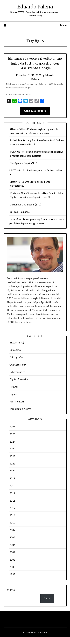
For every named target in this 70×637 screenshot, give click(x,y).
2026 (12, 426)
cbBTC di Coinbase (19, 211)
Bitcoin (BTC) (16, 342)
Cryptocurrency (18, 364)
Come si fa (15, 349)
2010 (12, 522)
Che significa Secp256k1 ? (23, 163)
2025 (12, 434)
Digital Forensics (18, 379)
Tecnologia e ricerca (20, 408)
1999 (12, 574)
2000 (12, 566)
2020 (12, 471)
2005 (12, 537)
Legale (13, 394)
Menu (63, 25)
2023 (12, 448)
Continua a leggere (35, 110)
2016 (12, 500)
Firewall (13, 386)
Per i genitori (16, 401)
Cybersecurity (17, 371)
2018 (12, 485)
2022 (12, 456)
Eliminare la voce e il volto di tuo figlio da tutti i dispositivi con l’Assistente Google (35, 63)
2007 (12, 530)
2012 (12, 507)
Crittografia (16, 357)
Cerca (11, 590)
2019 (12, 478)
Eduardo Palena (35, 7)
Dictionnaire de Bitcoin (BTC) (25, 204)
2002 (12, 552)
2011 (12, 515)
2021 (12, 463)
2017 (12, 493)
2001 (12, 559)
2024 (12, 441)
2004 (12, 544)
